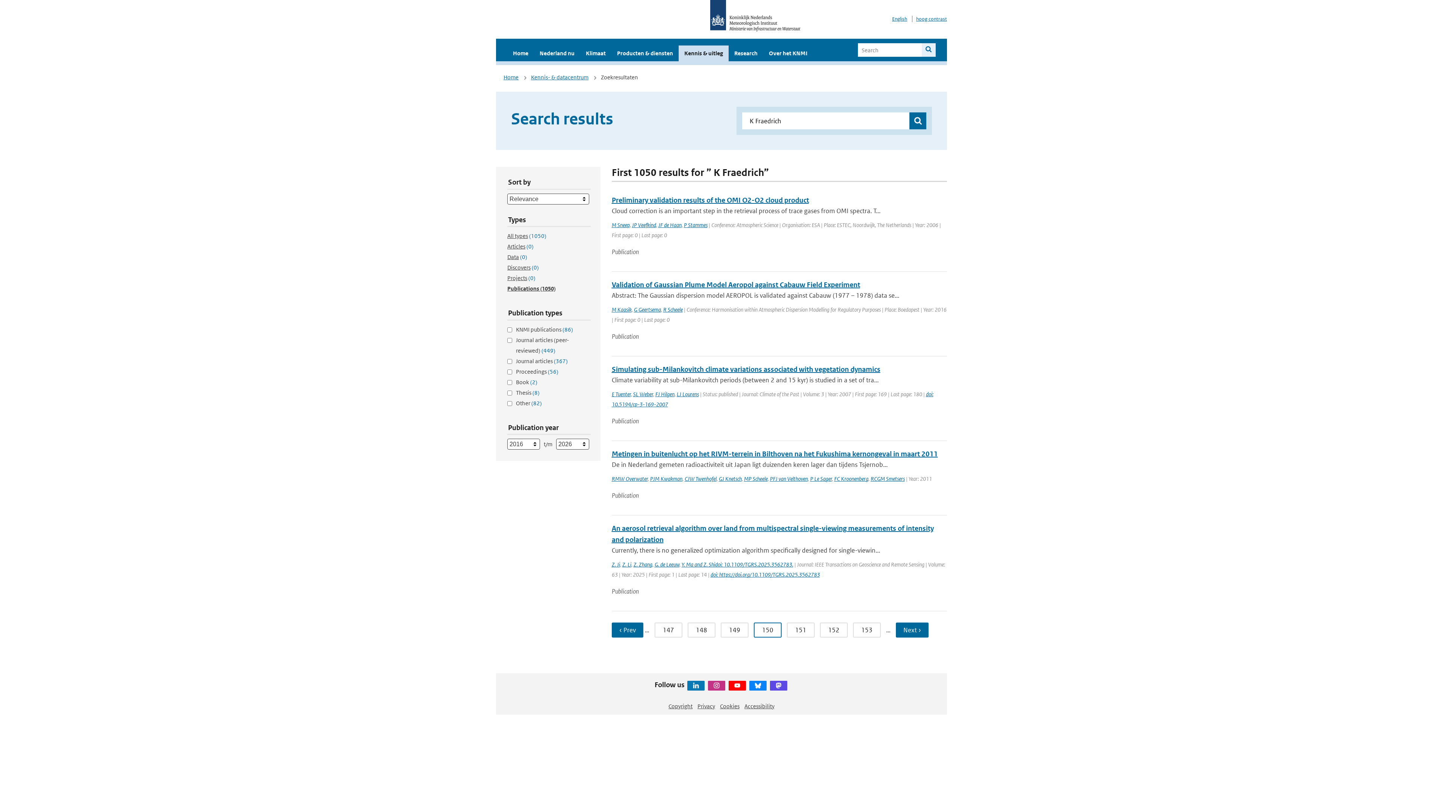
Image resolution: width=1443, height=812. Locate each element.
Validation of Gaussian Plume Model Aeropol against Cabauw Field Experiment (736, 284)
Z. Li (626, 564)
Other (529, 403)
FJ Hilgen (665, 394)
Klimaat (596, 53)
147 (668, 630)
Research (746, 53)
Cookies (730, 706)
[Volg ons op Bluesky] (758, 685)
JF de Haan (670, 225)
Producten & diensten (645, 53)
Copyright (681, 706)
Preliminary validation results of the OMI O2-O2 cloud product (710, 200)
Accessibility (759, 706)
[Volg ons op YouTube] (737, 685)
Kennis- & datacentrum (559, 77)
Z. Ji (616, 564)
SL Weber (643, 394)
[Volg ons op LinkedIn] (696, 685)
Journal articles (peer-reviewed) (542, 345)
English (899, 19)
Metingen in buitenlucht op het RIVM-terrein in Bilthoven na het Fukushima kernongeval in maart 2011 (775, 454)
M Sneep (621, 225)
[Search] (929, 50)
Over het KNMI (788, 53)
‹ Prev (627, 630)
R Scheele (673, 309)
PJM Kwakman (666, 478)
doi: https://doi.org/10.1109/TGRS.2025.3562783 (765, 574)
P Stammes (696, 225)
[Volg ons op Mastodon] (778, 685)
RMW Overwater (630, 478)
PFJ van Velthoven (789, 478)
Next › (912, 630)
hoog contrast (931, 19)
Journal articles (542, 361)
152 (833, 630)
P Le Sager (821, 478)
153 (867, 630)
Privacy (706, 706)
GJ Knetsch (730, 478)
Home (520, 53)
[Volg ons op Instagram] (716, 685)
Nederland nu (557, 53)
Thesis (528, 392)
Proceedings (537, 371)
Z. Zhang (643, 564)
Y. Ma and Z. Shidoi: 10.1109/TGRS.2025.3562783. (737, 564)
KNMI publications (544, 329)
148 (701, 630)
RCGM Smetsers (888, 478)
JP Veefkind (644, 225)
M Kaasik (622, 309)
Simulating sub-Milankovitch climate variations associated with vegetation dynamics (746, 369)
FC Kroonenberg (851, 478)
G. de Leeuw (667, 564)
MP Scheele (756, 478)
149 (734, 630)
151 (800, 630)
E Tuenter (621, 394)
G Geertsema (647, 309)
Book (526, 382)
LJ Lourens (688, 394)
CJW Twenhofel (701, 478)
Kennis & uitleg (703, 53)
